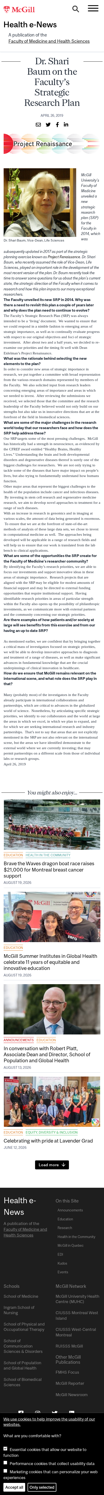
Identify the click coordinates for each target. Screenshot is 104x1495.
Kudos (62, 1263)
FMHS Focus (67, 1372)
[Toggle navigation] (93, 8)
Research (65, 1228)
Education (13, 855)
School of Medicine (21, 1296)
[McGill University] (22, 10)
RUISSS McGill (69, 1346)
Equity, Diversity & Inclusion (52, 1132)
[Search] (76, 10)
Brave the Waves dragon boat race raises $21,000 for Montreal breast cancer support (49, 869)
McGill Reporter (70, 1383)
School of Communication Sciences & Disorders (23, 1346)
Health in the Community (48, 855)
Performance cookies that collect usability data (52, 1463)
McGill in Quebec (71, 1245)
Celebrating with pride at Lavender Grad (48, 1140)
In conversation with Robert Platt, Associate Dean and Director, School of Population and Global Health (47, 1054)
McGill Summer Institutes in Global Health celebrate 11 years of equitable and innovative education (50, 962)
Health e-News (30, 24)
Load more (49, 1165)
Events (63, 1272)
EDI (60, 1254)
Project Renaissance (64, 257)
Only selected (42, 1487)
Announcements (19, 1040)
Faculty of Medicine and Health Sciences (49, 41)
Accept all (14, 1487)
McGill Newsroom (72, 1394)
